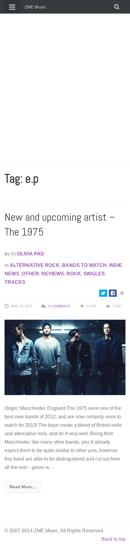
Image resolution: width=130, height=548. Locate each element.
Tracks (15, 282)
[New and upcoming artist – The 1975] (65, 357)
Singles (94, 273)
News (12, 273)
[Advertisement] (65, 87)
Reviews (52, 273)
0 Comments (59, 306)
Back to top (113, 539)
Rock (74, 273)
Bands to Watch (84, 265)
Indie (115, 265)
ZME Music (35, 7)
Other (30, 273)
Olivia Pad (30, 253)
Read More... (22, 486)
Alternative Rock (35, 265)
